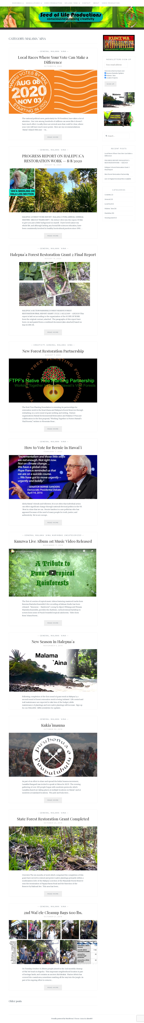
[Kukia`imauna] (53, 776)
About (96, 3)
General (45, 51)
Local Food (108, 204)
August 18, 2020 (53, 165)
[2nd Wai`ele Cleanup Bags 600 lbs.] (53, 963)
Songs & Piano (33, 3)
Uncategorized (73, 535)
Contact (86, 3)
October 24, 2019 (53, 823)
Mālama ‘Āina (71, 3)
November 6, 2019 (53, 646)
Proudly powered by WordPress (62, 1019)
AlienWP (89, 1019)
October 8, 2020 (53, 66)
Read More (55, 138)
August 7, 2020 (53, 355)
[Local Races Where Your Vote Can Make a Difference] (53, 113)
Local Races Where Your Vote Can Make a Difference (53, 60)
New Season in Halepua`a (53, 641)
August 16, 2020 (53, 259)
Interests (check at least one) (114, 71)
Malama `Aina (58, 51)
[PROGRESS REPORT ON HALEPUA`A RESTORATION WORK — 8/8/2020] (53, 212)
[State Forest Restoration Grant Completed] (53, 870)
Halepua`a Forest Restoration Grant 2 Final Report (53, 254)
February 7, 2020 (53, 452)
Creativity (39, 345)
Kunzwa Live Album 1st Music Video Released (53, 541)
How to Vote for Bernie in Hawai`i (53, 447)
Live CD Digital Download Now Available (118, 179)
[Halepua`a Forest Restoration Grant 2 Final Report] (53, 305)
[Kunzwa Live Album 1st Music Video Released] (53, 596)
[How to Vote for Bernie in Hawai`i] (53, 498)
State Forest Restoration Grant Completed (53, 818)
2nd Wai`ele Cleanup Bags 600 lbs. (53, 912)
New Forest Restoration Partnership (53, 350)
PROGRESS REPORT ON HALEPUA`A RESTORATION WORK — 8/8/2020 (53, 158)
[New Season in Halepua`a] (53, 691)
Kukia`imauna (53, 725)
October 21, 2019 (53, 917)
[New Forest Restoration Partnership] (53, 402)
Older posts (15, 1001)
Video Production (53, 3)
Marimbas (17, 3)
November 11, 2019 (53, 545)
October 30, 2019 (53, 729)
